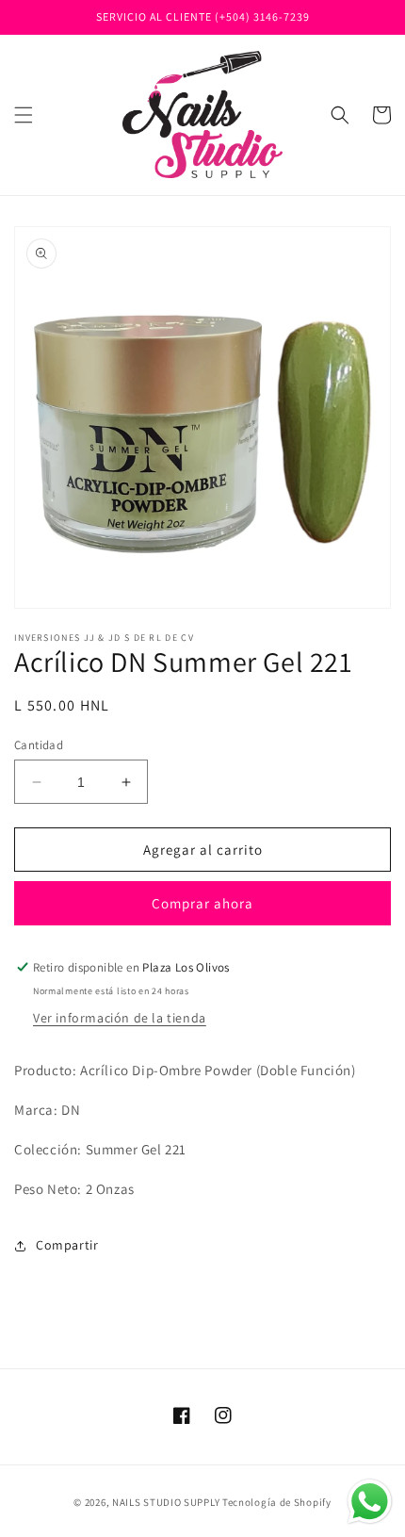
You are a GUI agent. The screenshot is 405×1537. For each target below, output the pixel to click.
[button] (23, 115)
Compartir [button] (67, 1244)
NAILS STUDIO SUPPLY (165, 1502)
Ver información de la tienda (119, 1017)
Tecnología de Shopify (277, 1502)
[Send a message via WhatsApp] (370, 1502)
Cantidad (38, 745)
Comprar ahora (202, 903)
